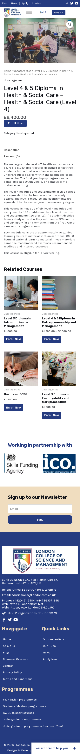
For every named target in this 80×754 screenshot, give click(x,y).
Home (7, 70)
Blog (6, 652)
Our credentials (53, 639)
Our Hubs (49, 646)
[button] (55, 748)
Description (11, 150)
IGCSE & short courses (18, 713)
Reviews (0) (12, 156)
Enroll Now (15, 123)
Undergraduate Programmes (22, 719)
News (46, 652)
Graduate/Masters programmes (24, 706)
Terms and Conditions (17, 679)
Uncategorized (22, 70)
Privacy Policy (12, 672)
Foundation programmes (20, 699)
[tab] (40, 150)
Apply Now (50, 659)
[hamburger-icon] (29, 12)
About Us (9, 646)
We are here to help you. (52, 748)
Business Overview (16, 659)
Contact (8, 665)
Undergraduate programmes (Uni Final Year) (33, 726)
